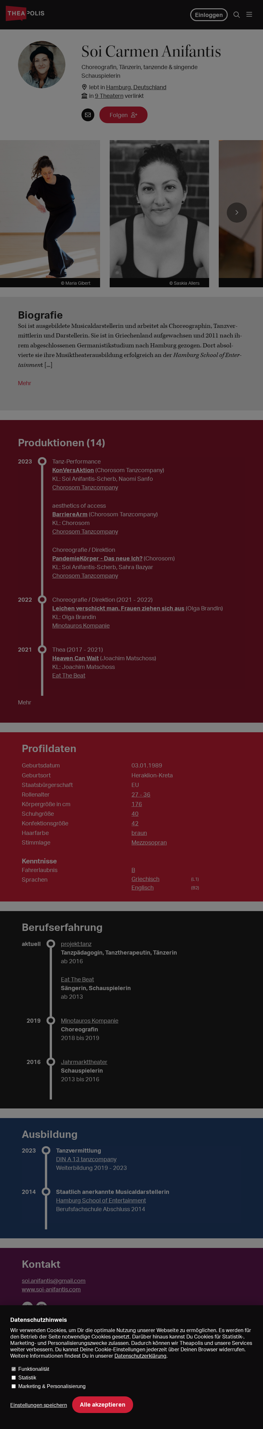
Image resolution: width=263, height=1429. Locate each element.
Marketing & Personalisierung (52, 1386)
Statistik (27, 1377)
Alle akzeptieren (102, 1404)
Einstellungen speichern (38, 1405)
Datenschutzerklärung (140, 1356)
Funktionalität (33, 1369)
